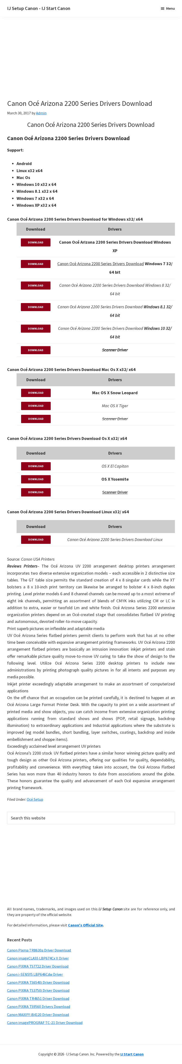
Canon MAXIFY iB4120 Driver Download (38, 1014)
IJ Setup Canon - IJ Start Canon (38, 8)
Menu (170, 8)
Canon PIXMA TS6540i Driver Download (38, 982)
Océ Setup (35, 799)
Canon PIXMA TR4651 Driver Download (38, 998)
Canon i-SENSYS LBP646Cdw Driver (35, 974)
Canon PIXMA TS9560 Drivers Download (38, 1006)
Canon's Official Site (85, 925)
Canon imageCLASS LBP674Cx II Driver (38, 958)
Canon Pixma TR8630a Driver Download (39, 950)
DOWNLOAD (35, 242)
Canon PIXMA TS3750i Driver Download (38, 990)
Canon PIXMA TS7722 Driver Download (37, 966)
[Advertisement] (90, 66)
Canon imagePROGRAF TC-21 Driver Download (44, 1022)
